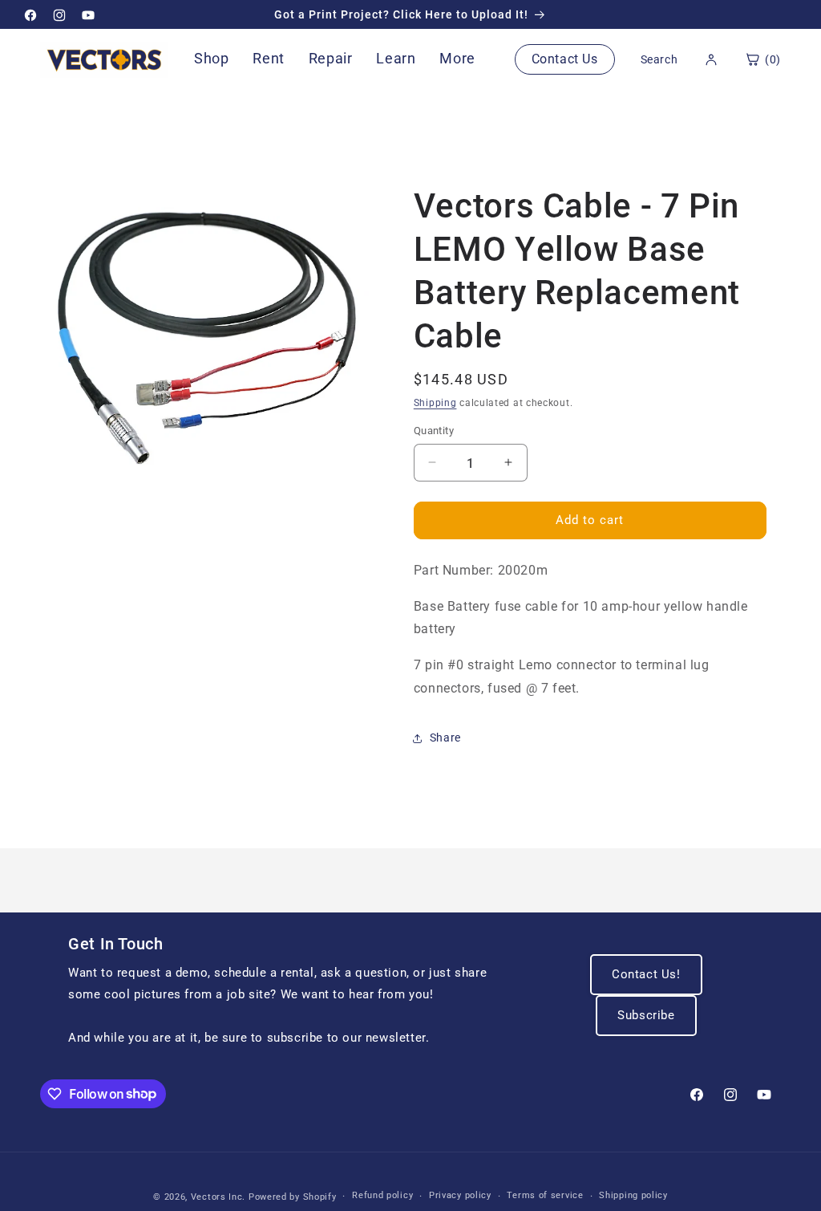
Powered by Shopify (293, 1197)
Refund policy (382, 1195)
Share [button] (445, 737)
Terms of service (545, 1195)
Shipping (435, 402)
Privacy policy (460, 1195)
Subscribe (645, 1015)
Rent (268, 58)
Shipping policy (633, 1195)
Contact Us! (646, 974)
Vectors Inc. (220, 1197)
